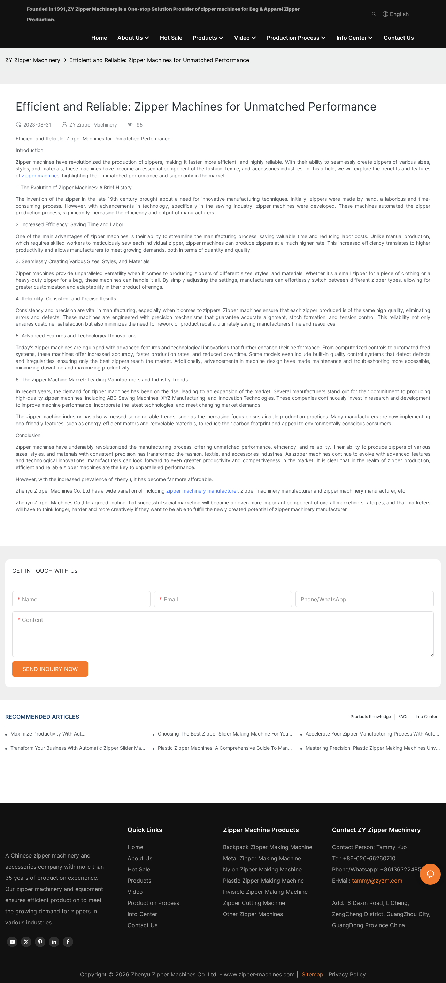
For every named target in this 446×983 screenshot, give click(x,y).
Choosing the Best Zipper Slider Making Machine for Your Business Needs (225, 734)
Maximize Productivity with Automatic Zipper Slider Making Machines (48, 734)
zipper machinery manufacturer (202, 491)
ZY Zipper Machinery (32, 59)
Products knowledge (371, 716)
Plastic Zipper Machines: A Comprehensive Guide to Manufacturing (225, 748)
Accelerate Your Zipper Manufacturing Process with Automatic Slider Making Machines (373, 734)
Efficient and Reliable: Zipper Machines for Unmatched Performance (159, 59)
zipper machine (39, 175)
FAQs (403, 716)
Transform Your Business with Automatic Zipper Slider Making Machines (78, 748)
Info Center (426, 716)
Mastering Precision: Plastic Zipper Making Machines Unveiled (373, 748)
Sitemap (311, 974)
